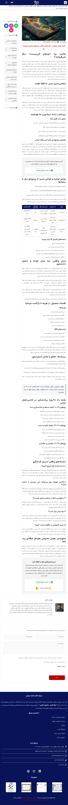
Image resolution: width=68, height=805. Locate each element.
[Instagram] (11, 26)
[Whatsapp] (16, 26)
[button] (65, 2)
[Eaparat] (11, 30)
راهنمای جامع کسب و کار (58, 717)
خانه (66, 6)
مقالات (63, 725)
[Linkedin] (6, 26)
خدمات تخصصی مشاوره (58, 721)
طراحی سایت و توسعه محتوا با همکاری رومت (34, 800)
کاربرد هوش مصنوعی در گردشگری (58, 61)
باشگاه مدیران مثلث (59, 734)
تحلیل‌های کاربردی (43, 299)
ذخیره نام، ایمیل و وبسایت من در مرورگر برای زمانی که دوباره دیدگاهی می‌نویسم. (40, 658)
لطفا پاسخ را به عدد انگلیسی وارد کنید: (54, 662)
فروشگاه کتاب (61, 730)
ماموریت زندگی (61, 738)
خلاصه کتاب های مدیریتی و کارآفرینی (11, 86)
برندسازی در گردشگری (58, 6)
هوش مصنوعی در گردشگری (44, 6)
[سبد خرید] (6, 2)
